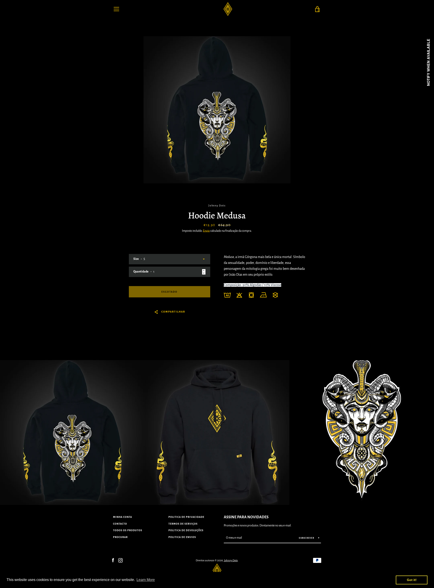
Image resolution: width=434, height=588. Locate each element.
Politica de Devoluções (185, 530)
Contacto (120, 523)
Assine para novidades (246, 517)
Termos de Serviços (183, 523)
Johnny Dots (231, 560)
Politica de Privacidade (186, 517)
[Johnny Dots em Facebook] (113, 560)
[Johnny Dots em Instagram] (120, 560)
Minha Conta (122, 517)
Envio (206, 230)
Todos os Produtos (127, 530)
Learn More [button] (146, 580)
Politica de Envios (182, 537)
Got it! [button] (412, 580)
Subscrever (307, 538)
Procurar (120, 537)
